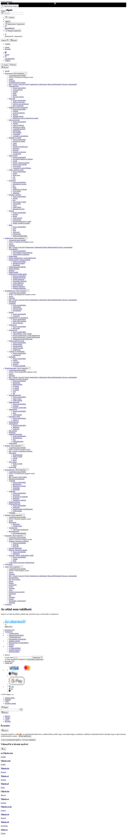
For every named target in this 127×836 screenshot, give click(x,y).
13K (12, 687)
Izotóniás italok (17, 309)
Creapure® (16, 316)
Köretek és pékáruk (15, 195)
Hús (14, 186)
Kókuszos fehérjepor (19, 288)
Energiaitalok (17, 310)
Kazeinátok (16, 265)
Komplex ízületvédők (19, 407)
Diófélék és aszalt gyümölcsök (18, 107)
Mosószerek (12, 522)
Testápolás (12, 491)
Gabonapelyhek (14, 86)
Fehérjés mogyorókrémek (21, 104)
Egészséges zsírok (14, 416)
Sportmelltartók (17, 455)
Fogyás (11, 586)
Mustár (15, 216)
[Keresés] (2, 13)
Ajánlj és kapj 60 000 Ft (16, 635)
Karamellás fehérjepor (19, 281)
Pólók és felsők (17, 456)
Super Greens (17, 399)
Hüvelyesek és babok (19, 202)
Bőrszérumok (17, 484)
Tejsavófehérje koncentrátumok (22, 253)
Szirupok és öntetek (19, 141)
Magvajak (12, 98)
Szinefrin (15, 364)
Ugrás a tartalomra (6, 1)
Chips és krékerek (18, 125)
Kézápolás (16, 498)
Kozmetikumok (10, 470)
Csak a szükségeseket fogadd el (11, 740)
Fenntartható (22, 451)
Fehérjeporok (9, 238)
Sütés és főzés (13, 155)
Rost (14, 440)
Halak (14, 187)
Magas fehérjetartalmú (54, 84)
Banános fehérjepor (19, 286)
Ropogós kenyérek (19, 209)
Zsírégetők (12, 357)
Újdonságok (8, 564)
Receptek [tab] (8, 721)
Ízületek (11, 583)
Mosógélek (16, 524)
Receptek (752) (9, 630)
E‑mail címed (9, 657)
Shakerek (16, 545)
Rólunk (11, 646)
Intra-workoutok (18, 323)
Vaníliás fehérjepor (18, 279)
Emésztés (12, 588)
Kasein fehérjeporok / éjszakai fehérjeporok (26, 337)
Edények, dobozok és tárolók (18, 550)
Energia (11, 599)
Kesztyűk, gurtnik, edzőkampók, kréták (21, 555)
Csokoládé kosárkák (19, 129)
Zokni (14, 465)
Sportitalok (12, 303)
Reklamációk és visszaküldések (18, 643)
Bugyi (15, 460)
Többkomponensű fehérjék (17, 267)
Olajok (15, 173)
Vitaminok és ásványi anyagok (18, 379)
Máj (10, 595)
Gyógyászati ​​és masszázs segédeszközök (21, 562)
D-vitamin (16, 390)
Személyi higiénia (14, 502)
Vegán (27, 84)
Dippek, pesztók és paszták (21, 223)
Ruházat (7, 446)
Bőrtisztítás (16, 489)
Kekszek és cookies (19, 127)
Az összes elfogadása (28, 740)
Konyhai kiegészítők (15, 548)
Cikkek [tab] (7, 720)
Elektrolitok (12, 301)
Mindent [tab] (7, 716)
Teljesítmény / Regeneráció (17, 601)
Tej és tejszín (17, 166)
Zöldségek (16, 193)
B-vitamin (16, 386)
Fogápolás (12, 513)
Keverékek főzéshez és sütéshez (23, 159)
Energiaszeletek (18, 346)
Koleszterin (12, 594)
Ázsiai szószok (17, 218)
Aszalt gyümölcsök (19, 113)
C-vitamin (16, 388)
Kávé (14, 228)
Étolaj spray (16, 175)
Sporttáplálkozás (10, 291)
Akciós (11, 79)
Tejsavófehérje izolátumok (21, 254)
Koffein (15, 360)
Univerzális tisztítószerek (20, 529)
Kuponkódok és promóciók (17, 639)
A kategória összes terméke (17, 75)
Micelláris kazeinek (19, 263)
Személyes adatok (10, 703)
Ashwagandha (17, 415)
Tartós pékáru (17, 207)
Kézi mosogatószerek (19, 533)
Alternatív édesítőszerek (20, 147)
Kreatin (11, 312)
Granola (15, 91)
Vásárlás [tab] (7, 718)
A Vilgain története (15, 648)
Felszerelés (8, 535)
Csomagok (8, 604)
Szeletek (15, 123)
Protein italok (13, 256)
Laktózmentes (42, 84)
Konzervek (12, 180)
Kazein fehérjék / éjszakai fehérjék (19, 260)
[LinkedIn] (10, 691)
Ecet (14, 179)
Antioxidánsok (13, 423)
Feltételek (8, 699)
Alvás (10, 590)
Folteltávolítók (17, 526)
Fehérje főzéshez (14, 269)
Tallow (25, 477)
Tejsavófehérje (13, 249)
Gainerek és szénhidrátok (17, 351)
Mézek (15, 145)
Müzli (14, 93)
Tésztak (15, 198)
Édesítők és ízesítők (15, 138)
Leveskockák (17, 154)
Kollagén (11, 270)
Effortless (29, 451)
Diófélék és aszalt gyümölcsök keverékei (25, 118)
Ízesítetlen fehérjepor (19, 277)
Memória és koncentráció (17, 592)
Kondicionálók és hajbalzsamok (23, 509)
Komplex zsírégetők (19, 366)
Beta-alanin (16, 328)
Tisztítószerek (13, 528)
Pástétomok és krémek (20, 189)
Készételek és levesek (19, 184)
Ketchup (15, 214)
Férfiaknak (12, 432)
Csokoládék (16, 134)
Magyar (8, 60)
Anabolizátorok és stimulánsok (18, 318)
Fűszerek (15, 150)
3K (12, 689)
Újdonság (12, 81)
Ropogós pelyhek (18, 97)
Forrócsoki (16, 232)
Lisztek (15, 161)
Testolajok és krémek (19, 500)
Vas (14, 393)
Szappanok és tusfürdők (20, 497)
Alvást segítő (13, 443)
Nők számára (13, 431)
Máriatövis (16, 427)
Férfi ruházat (13, 462)
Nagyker (11, 644)
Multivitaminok (17, 384)
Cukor (15, 143)
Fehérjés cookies (18, 348)
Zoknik (15, 458)
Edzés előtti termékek (19, 321)
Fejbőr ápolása (17, 511)
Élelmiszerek (9, 73)
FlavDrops (16, 148)
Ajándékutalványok (15, 637)
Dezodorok (16, 495)
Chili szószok (17, 220)
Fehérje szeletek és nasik (16, 341)
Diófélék (15, 111)
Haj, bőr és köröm (14, 579)
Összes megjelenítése (19, 88)
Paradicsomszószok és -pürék (22, 221)
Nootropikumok (14, 422)
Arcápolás (12, 480)
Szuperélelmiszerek (15, 395)
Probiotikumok (17, 438)
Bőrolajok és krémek (19, 486)
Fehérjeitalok (17, 234)
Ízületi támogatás (14, 402)
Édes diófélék (17, 132)
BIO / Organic (13, 84)
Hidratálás (12, 602)
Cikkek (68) (8, 632)
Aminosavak (13, 325)
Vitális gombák (17, 400)
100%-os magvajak (19, 102)
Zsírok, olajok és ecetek (16, 170)
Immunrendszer (13, 578)
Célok (7, 567)
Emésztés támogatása (15, 434)
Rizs (14, 200)
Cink (14, 391)
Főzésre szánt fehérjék (20, 164)
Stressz (11, 581)
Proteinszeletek (17, 344)
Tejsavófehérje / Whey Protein (22, 334)
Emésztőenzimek (18, 441)
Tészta (15, 205)
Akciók (7, 71)
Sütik (7, 701)
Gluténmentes (33, 84)
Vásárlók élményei (14, 650)
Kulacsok (16, 546)
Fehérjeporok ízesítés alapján (18, 274)
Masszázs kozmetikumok (16, 479)
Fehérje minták (13, 272)
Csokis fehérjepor (18, 283)
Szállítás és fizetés (14, 641)
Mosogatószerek (14, 531)
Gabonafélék (17, 204)
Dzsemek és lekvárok (19, 152)
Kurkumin (16, 429)
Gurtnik (15, 559)
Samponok (16, 507)
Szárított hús (16, 131)
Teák (14, 230)
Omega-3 (16, 420)
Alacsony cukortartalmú (69, 84)
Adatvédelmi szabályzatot (35, 659)
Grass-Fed (21, 84)
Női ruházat (12, 453)
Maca (14, 413)
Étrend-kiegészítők (11, 368)
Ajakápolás (16, 488)
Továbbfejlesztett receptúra (17, 82)
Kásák (15, 95)
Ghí (14, 177)
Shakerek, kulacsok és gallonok (18, 541)
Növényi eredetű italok (20, 236)
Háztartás (8, 515)
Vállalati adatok (10, 698)
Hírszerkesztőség (14, 651)
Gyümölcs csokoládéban (20, 136)
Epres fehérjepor (18, 285)
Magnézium (16, 383)
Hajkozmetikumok (14, 504)
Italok (10, 225)
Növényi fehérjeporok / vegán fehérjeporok (22, 258)
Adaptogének (13, 409)
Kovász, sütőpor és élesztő (21, 163)
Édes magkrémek (18, 106)
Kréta (14, 561)
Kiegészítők (12, 467)
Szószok (11, 211)
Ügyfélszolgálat (14, 633)
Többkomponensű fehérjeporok (22, 339)
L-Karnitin (16, 362)
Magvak (15, 114)
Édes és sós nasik (14, 120)
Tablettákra (16, 553)
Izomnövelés (13, 585)
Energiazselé (17, 355)
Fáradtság (12, 597)
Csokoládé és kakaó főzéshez (22, 168)
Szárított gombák (18, 116)
